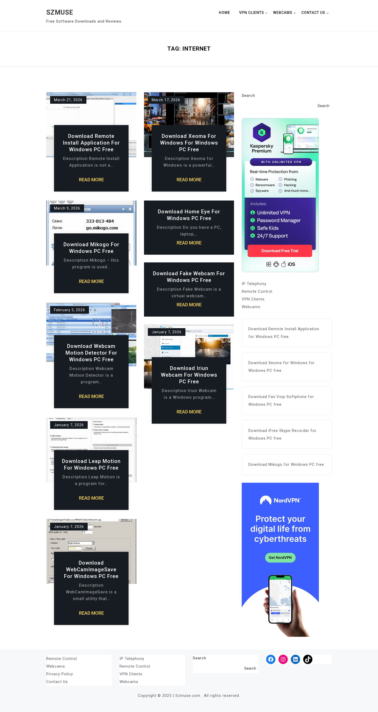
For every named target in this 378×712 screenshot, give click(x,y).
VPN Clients (251, 13)
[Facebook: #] (270, 659)
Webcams (282, 13)
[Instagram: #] (283, 659)
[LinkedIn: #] (295, 659)
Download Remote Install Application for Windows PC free (91, 143)
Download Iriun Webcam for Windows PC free (189, 375)
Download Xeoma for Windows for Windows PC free (189, 143)
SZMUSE (59, 12)
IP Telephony (254, 283)
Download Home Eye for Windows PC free (189, 214)
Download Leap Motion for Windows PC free (91, 464)
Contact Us (313, 13)
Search (248, 95)
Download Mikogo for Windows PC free (91, 247)
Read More (91, 179)
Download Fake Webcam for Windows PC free (189, 276)
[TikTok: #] (307, 659)
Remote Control (257, 291)
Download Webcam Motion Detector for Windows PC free (91, 353)
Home (224, 13)
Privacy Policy (59, 674)
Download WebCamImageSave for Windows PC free (91, 569)
